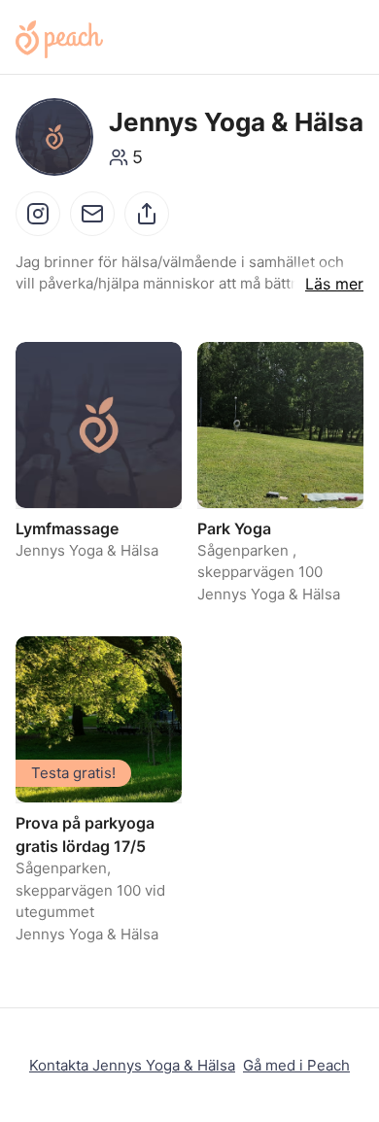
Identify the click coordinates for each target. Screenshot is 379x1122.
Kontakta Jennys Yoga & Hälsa (132, 1065)
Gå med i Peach (296, 1065)
